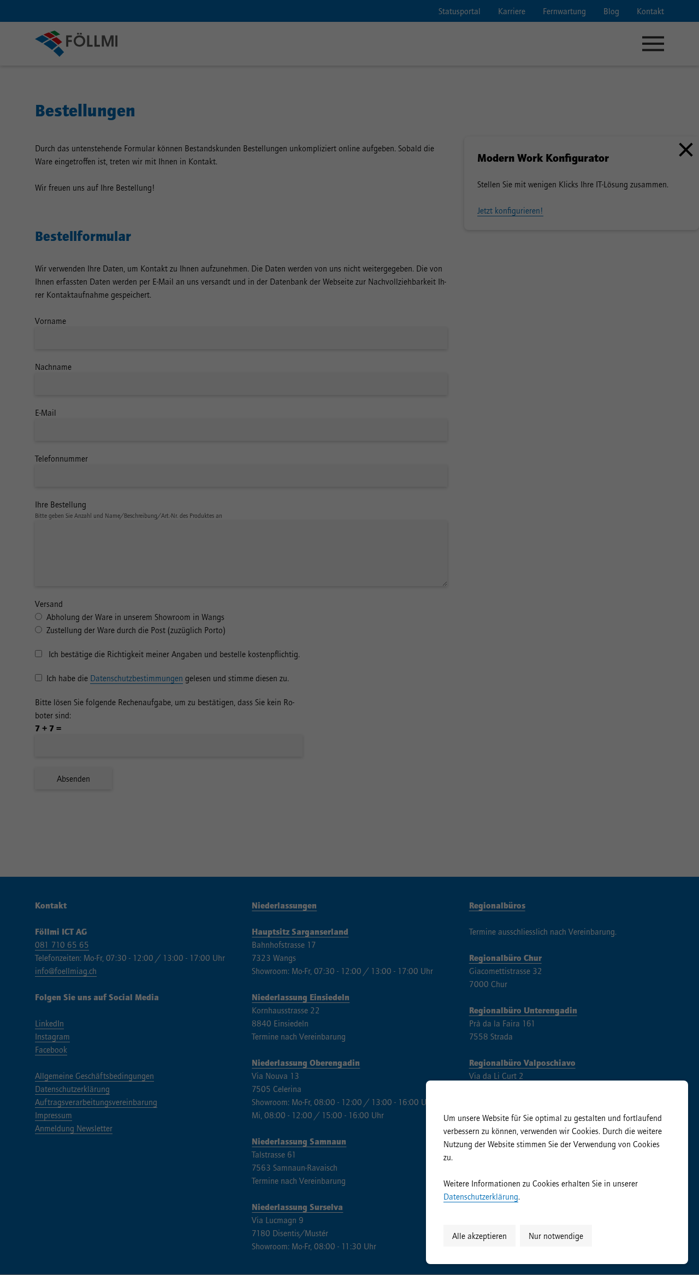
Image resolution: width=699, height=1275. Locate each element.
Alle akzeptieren (479, 1235)
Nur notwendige (556, 1235)
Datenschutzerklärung (480, 1196)
